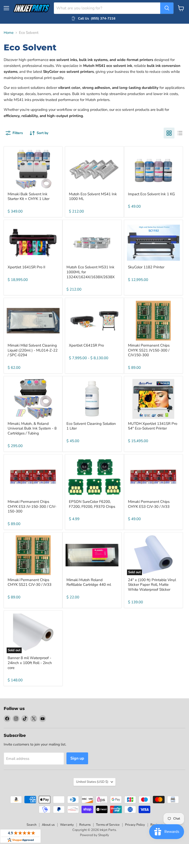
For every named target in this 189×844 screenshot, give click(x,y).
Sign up (77, 758)
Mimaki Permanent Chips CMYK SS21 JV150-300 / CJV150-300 (149, 350)
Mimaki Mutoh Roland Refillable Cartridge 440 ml (88, 582)
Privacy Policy (135, 825)
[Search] (166, 8)
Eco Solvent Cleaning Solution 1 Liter (91, 426)
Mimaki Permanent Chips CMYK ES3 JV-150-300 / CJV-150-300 (32, 506)
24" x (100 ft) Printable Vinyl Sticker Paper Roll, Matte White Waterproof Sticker (152, 584)
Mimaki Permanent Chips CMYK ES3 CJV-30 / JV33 (149, 504)
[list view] (179, 133)
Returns (85, 825)
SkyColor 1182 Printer (146, 267)
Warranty (67, 825)
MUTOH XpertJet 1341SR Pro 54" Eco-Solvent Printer (152, 426)
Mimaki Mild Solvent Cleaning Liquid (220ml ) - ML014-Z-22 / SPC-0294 (33, 350)
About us (48, 825)
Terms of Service (108, 825)
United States (92, 782)
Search (31, 825)
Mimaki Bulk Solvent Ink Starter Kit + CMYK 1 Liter (28, 196)
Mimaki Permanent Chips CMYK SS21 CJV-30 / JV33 (29, 582)
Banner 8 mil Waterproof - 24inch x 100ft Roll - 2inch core (30, 662)
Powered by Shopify (94, 835)
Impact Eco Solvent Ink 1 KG (151, 194)
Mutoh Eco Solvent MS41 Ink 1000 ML (93, 196)
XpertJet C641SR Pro (86, 345)
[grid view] (169, 133)
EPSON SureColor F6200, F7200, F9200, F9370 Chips (92, 504)
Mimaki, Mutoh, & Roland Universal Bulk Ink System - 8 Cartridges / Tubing (32, 428)
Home (9, 33)
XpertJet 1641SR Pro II (26, 267)
